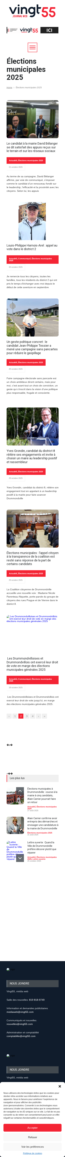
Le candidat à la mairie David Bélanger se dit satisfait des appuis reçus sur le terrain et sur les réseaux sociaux (32, 147)
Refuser (32, 1137)
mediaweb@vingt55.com (20, 1012)
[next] (20, 858)
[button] (60, 1086)
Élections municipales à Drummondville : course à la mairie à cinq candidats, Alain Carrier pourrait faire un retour (42, 795)
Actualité (13, 160)
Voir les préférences (32, 1146)
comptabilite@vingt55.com (21, 1036)
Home (9, 87)
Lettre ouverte (39, 859)
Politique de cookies (32, 1153)
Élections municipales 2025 (30, 160)
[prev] (20, 791)
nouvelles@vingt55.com (20, 1024)
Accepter (32, 1127)
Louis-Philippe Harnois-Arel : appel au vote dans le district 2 (32, 247)
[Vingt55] (32, 15)
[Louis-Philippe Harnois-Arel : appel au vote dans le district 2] (33, 221)
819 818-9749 (37, 999)
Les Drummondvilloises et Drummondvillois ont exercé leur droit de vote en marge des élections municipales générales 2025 (32, 664)
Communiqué (24, 259)
